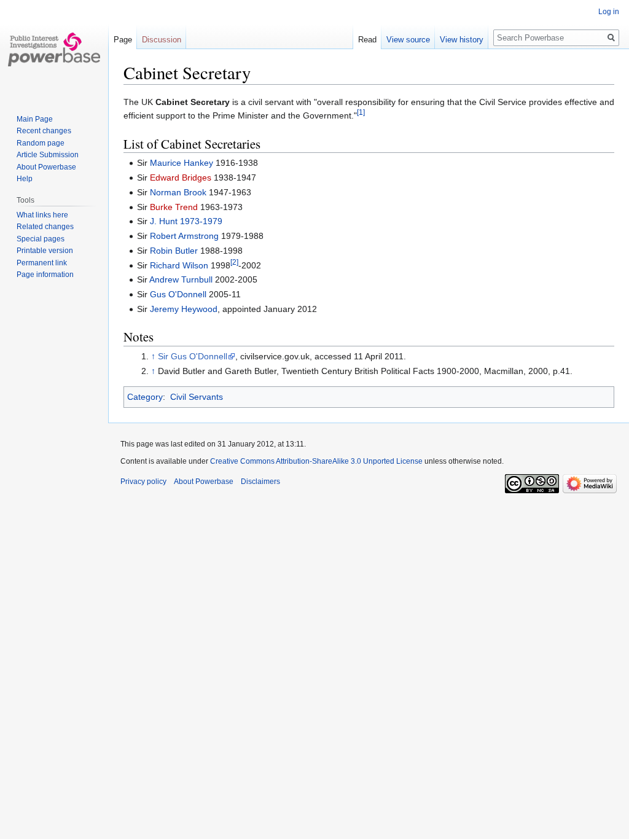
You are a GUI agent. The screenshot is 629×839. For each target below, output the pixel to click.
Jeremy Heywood (183, 309)
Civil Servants (196, 397)
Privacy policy (143, 481)
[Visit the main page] (54, 49)
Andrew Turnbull (181, 279)
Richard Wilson (179, 265)
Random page (40, 143)
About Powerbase (46, 167)
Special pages (40, 239)
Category (145, 397)
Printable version (45, 250)
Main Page (35, 119)
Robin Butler (174, 251)
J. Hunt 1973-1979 (186, 221)
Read (367, 39)
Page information (45, 274)
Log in (608, 11)
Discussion (161, 39)
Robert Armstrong (184, 236)
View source (408, 39)
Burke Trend (174, 207)
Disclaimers (260, 481)
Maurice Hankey (181, 163)
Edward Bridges (180, 177)
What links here (42, 215)
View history (461, 39)
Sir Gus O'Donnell (192, 356)
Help (25, 178)
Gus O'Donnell (178, 294)
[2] (234, 262)
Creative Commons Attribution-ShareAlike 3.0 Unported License (316, 461)
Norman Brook (178, 192)
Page (123, 39)
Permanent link (42, 263)
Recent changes (44, 131)
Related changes (45, 226)
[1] (361, 113)
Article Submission (48, 154)
